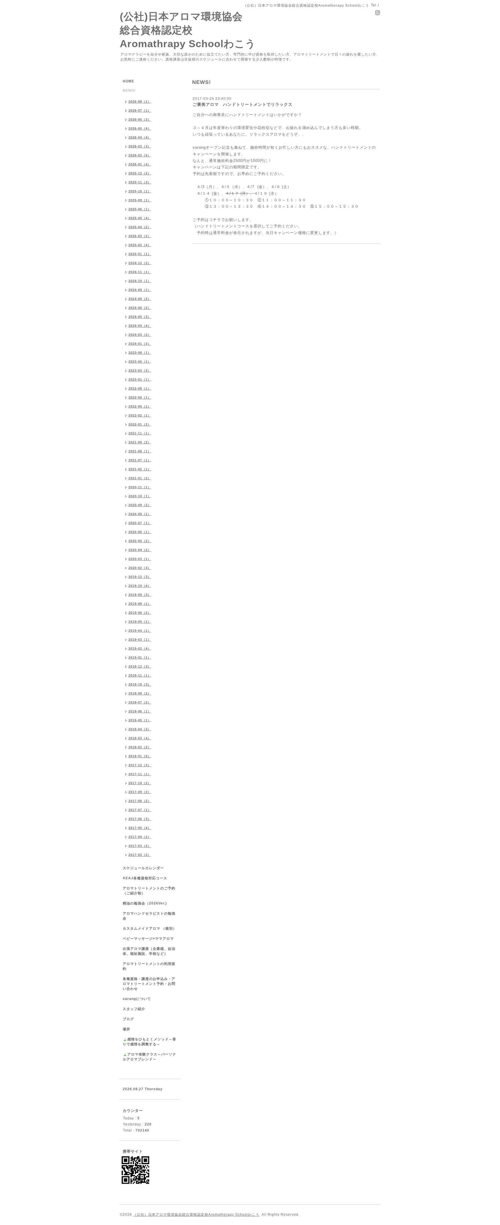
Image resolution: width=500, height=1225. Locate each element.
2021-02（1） (139, 469)
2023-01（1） (139, 379)
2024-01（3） (139, 343)
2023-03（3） (139, 370)
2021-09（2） (139, 442)
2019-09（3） (139, 594)
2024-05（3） (139, 316)
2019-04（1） (139, 630)
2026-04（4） (139, 137)
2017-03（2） (139, 846)
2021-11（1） (139, 433)
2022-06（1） (139, 397)
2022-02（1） (139, 415)
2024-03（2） (139, 334)
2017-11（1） (139, 774)
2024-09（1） (139, 290)
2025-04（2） (139, 227)
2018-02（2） (139, 747)
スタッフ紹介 (134, 1009)
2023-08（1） (139, 352)
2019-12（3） (139, 577)
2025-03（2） (139, 236)
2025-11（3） (139, 182)
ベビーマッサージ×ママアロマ (148, 939)
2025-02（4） (139, 245)
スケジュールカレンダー (143, 868)
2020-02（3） (139, 568)
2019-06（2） (139, 612)
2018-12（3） (139, 666)
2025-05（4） (139, 218)
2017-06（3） (139, 819)
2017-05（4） (139, 828)
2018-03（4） (139, 738)
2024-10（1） (139, 281)
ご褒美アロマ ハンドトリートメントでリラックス (243, 104)
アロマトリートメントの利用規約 (149, 966)
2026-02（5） (139, 155)
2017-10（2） (139, 783)
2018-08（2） (139, 693)
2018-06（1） (139, 711)
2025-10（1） (139, 191)
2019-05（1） (139, 621)
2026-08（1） (139, 101)
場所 (126, 1029)
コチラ (215, 220)
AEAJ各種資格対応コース (145, 878)
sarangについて (137, 999)
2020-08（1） (139, 514)
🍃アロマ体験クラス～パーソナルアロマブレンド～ (149, 1056)
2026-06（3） (139, 119)
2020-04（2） (139, 550)
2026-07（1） (139, 110)
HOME (128, 81)
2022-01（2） (139, 424)
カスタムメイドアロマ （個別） (150, 928)
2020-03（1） (139, 559)
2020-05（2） (139, 541)
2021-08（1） (139, 451)
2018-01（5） (139, 756)
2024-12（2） (139, 263)
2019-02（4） (139, 648)
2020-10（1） (139, 496)
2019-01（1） (139, 657)
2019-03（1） (139, 639)
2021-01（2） (139, 478)
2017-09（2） (139, 792)
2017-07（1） (139, 810)
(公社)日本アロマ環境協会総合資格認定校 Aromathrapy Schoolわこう (188, 30)
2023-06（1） (139, 361)
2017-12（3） (139, 765)
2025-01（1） (139, 254)
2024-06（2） (139, 308)
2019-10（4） (139, 585)
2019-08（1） (139, 603)
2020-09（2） (139, 505)
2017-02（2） (139, 854)
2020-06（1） (139, 532)
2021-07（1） (139, 460)
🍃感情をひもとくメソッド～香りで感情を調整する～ (149, 1041)
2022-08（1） (139, 388)
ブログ (128, 1019)
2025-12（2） (139, 173)
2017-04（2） (139, 837)
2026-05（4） (139, 128)
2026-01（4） (139, 164)
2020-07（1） (139, 523)
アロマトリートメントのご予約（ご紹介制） (149, 890)
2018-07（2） (139, 702)
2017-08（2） (139, 801)
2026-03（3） (139, 146)
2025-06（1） (139, 209)
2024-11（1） (139, 272)
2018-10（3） (139, 684)
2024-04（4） (139, 325)
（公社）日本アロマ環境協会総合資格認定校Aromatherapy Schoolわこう (196, 1215)
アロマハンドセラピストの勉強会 (149, 915)
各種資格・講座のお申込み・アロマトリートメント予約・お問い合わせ (149, 984)
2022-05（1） (139, 406)
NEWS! (129, 91)
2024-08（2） (139, 299)
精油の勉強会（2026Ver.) (145, 903)
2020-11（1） (139, 487)
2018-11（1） (139, 675)
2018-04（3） (139, 729)
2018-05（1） (139, 720)
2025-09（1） (139, 200)
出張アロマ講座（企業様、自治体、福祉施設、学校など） (149, 951)
